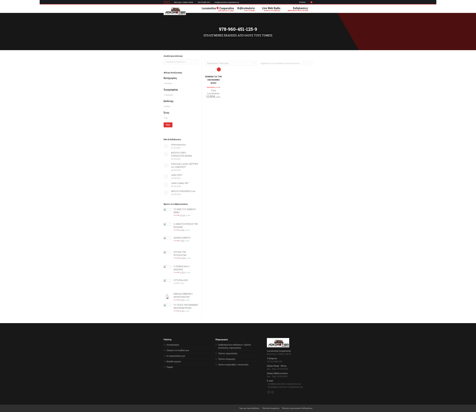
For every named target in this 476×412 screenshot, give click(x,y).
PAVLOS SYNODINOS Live (183, 191)
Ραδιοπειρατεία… (179, 144)
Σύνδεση (302, 2)
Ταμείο (169, 367)
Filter (168, 125)
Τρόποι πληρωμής (226, 359)
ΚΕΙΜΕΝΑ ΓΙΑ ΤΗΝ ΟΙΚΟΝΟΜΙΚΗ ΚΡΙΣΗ (213, 79)
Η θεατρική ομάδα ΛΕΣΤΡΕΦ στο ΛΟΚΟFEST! (184, 165)
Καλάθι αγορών (173, 361)
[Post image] (166, 146)
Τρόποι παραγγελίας (228, 353)
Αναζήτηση (196, 62)
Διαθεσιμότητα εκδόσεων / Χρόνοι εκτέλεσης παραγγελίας (234, 346)
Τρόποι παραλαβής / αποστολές (233, 364)
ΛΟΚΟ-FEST (176, 175)
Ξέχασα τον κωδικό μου (177, 350)
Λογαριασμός (172, 344)
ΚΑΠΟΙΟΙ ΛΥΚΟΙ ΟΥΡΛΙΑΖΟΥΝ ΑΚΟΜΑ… (182, 154)
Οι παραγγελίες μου (175, 356)
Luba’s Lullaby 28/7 (180, 183)
